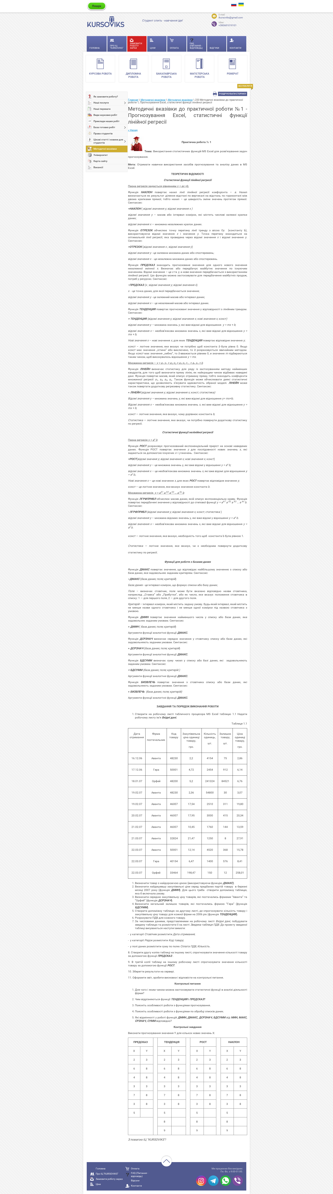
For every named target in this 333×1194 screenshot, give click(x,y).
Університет (100, 155)
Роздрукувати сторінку (232, 94)
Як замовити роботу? (105, 96)
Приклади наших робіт (106, 121)
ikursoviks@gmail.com (231, 17)
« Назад (133, 130)
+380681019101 (228, 24)
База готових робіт (104, 127)
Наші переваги (101, 108)
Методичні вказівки (105, 148)
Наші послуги (101, 102)
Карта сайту (100, 161)
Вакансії (98, 167)
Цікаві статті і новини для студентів (108, 141)
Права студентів (103, 133)
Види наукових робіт (105, 115)
